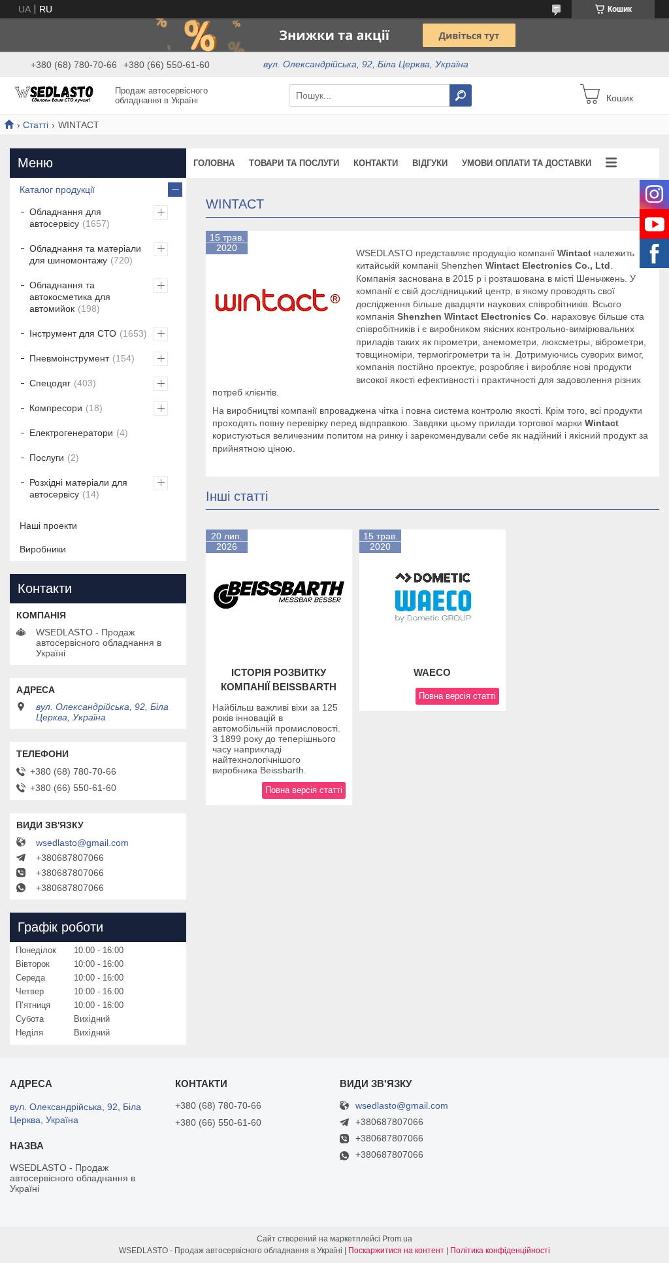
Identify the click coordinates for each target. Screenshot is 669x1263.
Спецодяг (50, 383)
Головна (214, 163)
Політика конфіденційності (500, 1250)
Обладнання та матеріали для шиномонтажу (85, 254)
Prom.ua (397, 1238)
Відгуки (430, 163)
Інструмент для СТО (72, 333)
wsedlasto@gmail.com (82, 842)
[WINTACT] (277, 302)
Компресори (55, 408)
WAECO (432, 672)
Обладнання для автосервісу (65, 218)
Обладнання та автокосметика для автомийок (69, 297)
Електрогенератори (71, 433)
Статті (35, 125)
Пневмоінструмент (69, 358)
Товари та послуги (294, 163)
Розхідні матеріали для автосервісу (78, 488)
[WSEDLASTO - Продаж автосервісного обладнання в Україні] (59, 95)
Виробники (43, 549)
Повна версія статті (303, 790)
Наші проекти (48, 525)
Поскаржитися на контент (396, 1250)
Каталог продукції (57, 189)
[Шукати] (460, 95)
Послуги (46, 457)
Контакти (375, 163)
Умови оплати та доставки (526, 163)
